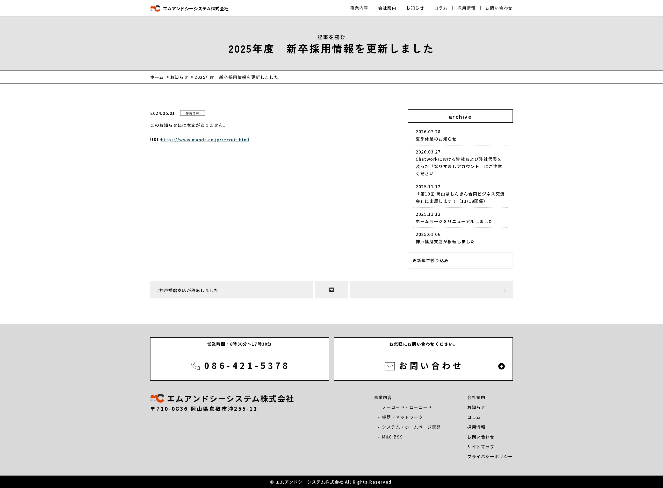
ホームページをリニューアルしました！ (457, 217)
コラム (441, 8)
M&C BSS (392, 437)
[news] (331, 289)
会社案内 (387, 8)
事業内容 (359, 8)
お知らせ (415, 8)
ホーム (157, 77)
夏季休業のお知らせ (436, 135)
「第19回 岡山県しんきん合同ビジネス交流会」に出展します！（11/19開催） (460, 193)
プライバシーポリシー (490, 456)
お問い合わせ (499, 8)
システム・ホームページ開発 (411, 427)
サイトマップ (481, 446)
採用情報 (466, 8)
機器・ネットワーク (402, 417)
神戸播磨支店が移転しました (445, 238)
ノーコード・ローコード (407, 407)
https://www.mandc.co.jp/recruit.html (205, 139)
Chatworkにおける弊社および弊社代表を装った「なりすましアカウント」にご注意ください (459, 163)
